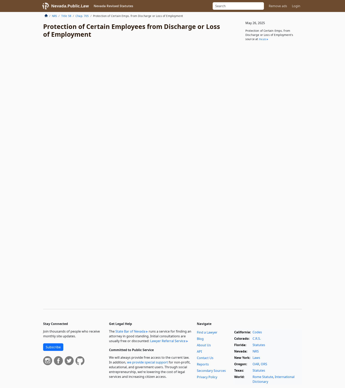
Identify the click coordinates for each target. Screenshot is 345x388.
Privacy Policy (207, 377)
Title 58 (66, 16)
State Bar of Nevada (130, 331)
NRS (54, 16)
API (199, 351)
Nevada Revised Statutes (113, 6)
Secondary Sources (211, 370)
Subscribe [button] (53, 347)
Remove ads (278, 6)
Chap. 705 (82, 16)
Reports (203, 364)
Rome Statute (263, 377)
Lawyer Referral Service (167, 341)
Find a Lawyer (207, 332)
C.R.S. (257, 338)
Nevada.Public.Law (70, 6)
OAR (256, 364)
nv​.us (262, 39)
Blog (200, 339)
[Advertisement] (272, 110)
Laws (256, 357)
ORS (264, 364)
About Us (204, 345)
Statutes (259, 345)
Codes (257, 332)
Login (296, 6)
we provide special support (147, 362)
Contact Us (205, 358)
